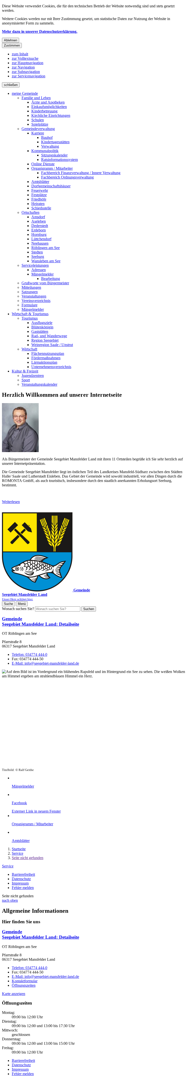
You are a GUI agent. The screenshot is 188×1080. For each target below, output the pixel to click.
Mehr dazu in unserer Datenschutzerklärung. (39, 31)
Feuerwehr (39, 190)
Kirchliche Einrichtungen (50, 115)
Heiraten (38, 204)
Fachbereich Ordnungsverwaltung (67, 177)
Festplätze (39, 195)
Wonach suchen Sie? (18, 609)
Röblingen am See (45, 248)
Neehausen (39, 243)
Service (17, 853)
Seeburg (37, 256)
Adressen (38, 270)
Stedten (37, 252)
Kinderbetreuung (44, 111)
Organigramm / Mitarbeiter (52, 168)
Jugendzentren (33, 375)
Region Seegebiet (45, 340)
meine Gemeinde (25, 93)
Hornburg (39, 234)
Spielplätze (39, 124)
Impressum (20, 883)
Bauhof (47, 137)
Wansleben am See (45, 261)
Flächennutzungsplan (47, 353)
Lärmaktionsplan (44, 362)
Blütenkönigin (42, 327)
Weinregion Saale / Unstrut (52, 345)
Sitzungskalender (54, 155)
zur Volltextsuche (25, 58)
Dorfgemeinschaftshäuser (50, 186)
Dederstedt (39, 226)
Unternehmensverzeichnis (51, 367)
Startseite (19, 849)
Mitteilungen (31, 287)
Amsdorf (38, 217)
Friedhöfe (38, 199)
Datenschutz (21, 879)
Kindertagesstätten (55, 142)
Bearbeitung (50, 278)
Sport (26, 380)
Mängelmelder (42, 274)
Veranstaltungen (34, 296)
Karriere (37, 133)
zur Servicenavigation (28, 76)
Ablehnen (10, 40)
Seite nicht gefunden (27, 858)
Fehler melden (23, 888)
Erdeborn (38, 230)
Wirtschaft (29, 349)
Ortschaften (30, 212)
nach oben (10, 900)
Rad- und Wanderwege (49, 336)
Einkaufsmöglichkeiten (49, 107)
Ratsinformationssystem (59, 159)
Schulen (37, 120)
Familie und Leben (36, 98)
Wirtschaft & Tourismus (30, 314)
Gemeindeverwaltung (38, 129)
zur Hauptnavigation (27, 63)
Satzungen (30, 292)
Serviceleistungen (35, 265)
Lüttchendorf (41, 239)
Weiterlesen (11, 502)
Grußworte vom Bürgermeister (45, 283)
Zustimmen (12, 45)
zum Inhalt (20, 54)
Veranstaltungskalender (39, 384)
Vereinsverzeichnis (36, 301)
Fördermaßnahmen (45, 358)
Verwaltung (50, 146)
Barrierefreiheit (23, 874)
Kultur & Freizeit (25, 371)
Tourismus (30, 318)
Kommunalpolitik (45, 151)
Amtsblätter (40, 182)
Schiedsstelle (41, 208)
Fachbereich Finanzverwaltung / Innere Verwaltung (80, 173)
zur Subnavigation (26, 72)
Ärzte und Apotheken (48, 102)
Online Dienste (43, 164)
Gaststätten (39, 331)
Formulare (29, 305)
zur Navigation (23, 67)
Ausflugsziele (41, 323)
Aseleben (38, 221)
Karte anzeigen (13, 994)
